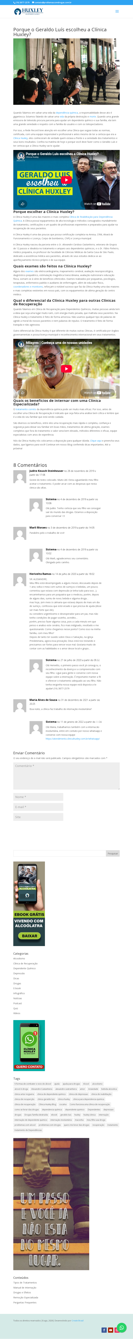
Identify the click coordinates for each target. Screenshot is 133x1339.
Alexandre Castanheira (41, 1089)
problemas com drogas (50, 1125)
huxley (77, 1114)
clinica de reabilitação (101, 1094)
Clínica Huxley (20, 138)
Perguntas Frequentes (24, 1302)
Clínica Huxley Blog (47, 1104)
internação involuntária (61, 1120)
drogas (18, 1114)
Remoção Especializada (25, 1297)
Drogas (17, 983)
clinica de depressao (78, 1094)
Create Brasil (78, 1320)
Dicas (16, 978)
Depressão (19, 973)
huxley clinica (90, 1114)
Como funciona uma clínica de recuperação (90, 1104)
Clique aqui (96, 440)
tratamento (113, 1125)
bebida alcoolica (109, 1089)
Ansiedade (93, 1089)
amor (82, 1089)
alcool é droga (21, 1089)
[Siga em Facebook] (104, 1330)
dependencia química (52, 1109)
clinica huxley (64, 1099)
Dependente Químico (24, 968)
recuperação (98, 1125)
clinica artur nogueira (24, 1094)
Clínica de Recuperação (25, 963)
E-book (17, 988)
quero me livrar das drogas (76, 1125)
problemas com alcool (25, 1125)
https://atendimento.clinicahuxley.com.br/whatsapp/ (73, 738)
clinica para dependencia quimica (88, 1099)
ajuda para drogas (71, 1083)
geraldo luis (65, 1114)
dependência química (67, 112)
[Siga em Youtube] (110, 1330)
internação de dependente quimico (31, 1120)
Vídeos (16, 1013)
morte (93, 116)
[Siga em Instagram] (117, 1330)
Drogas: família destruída (36, 1114)
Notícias (17, 998)
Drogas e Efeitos (22, 1292)
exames (29, 271)
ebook (54, 1114)
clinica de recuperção (24, 1099)
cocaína (62, 1104)
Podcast (17, 1003)
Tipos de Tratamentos (25, 1282)
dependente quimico (75, 1109)
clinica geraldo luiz (46, 1099)
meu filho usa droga (96, 1120)
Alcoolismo (19, 958)
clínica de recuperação (25, 1104)
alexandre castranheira (66, 1089)
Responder (107, 474)
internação (104, 1114)
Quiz (15, 1008)
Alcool (86, 1083)
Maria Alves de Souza (43, 700)
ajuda (57, 1083)
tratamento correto (26, 409)
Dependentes (94, 1109)
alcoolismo (97, 1083)
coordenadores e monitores (28, 286)
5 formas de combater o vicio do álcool (33, 1083)
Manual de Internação (24, 1287)
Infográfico (19, 993)
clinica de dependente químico (51, 1094)
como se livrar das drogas (27, 1109)
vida (62, 116)
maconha (79, 1120)
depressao (108, 1109)
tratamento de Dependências (28, 1130)
